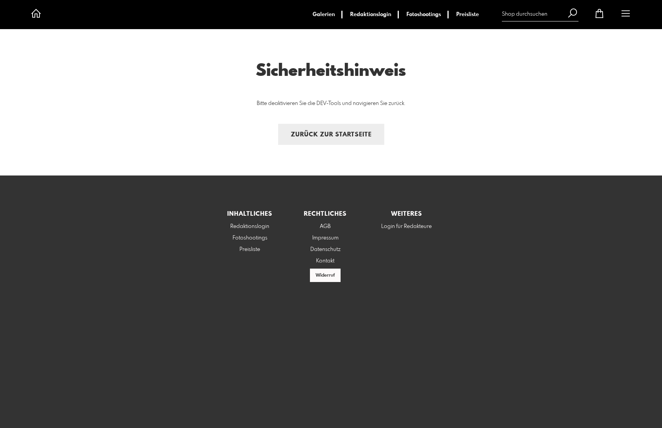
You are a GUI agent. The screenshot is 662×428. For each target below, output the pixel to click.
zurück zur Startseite (331, 134)
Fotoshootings (423, 14)
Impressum (325, 238)
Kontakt (325, 261)
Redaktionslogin (370, 14)
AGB (325, 226)
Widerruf (325, 275)
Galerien (324, 14)
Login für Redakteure (406, 226)
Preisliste (467, 14)
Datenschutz (325, 249)
